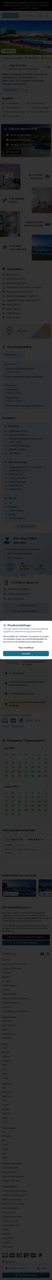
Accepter (26, 653)
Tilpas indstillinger (26, 647)
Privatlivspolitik (37, 639)
